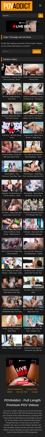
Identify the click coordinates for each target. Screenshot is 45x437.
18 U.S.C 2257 (22, 392)
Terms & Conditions (15, 389)
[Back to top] (38, 430)
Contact (35, 392)
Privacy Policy (32, 389)
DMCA (9, 392)
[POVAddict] (18, 6)
